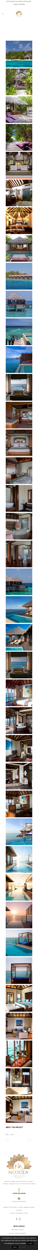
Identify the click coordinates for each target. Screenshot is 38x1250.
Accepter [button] (30, 1243)
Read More (22, 1247)
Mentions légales (17, 1229)
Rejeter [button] (15, 1247)
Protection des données (17, 1233)
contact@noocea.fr (19, 1201)
